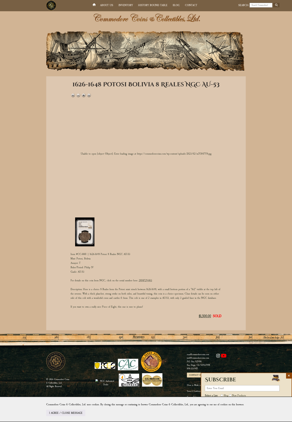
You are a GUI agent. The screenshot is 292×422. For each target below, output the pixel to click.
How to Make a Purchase (197, 385)
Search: (243, 5)
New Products (239, 395)
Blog (176, 5)
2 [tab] (110, 231)
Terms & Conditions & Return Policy (199, 391)
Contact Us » (196, 375)
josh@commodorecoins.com (198, 358)
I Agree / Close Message (65, 413)
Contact (191, 5)
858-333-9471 (192, 368)
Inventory (125, 5)
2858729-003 (145, 280)
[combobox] (261, 5)
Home (95, 5)
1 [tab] (84, 231)
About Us (106, 5)
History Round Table (152, 5)
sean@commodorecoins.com (198, 354)
